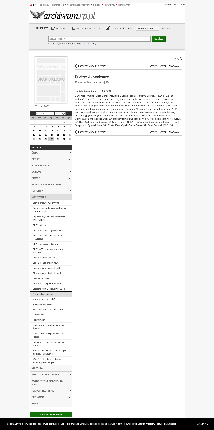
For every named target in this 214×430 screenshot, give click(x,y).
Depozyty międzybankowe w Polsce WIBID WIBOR (49, 218)
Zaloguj (167, 5)
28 (58, 139)
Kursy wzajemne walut (43, 304)
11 (40, 131)
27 (52, 139)
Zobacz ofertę (90, 43)
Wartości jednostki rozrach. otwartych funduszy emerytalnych (49, 352)
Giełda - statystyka (41, 278)
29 (64, 139)
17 (34, 135)
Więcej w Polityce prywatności (161, 424)
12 (46, 131)
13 (52, 131)
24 (34, 139)
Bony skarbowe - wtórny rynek (46, 203)
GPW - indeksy (39, 225)
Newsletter (124, 5)
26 (46, 139)
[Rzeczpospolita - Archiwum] (62, 15)
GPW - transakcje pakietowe (45, 244)
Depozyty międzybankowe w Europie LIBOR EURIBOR (49, 210)
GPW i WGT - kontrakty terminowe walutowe (48, 251)
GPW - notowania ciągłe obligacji (48, 230)
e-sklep (97, 5)
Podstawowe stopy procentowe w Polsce (48, 335)
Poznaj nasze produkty (78, 5)
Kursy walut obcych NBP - (44, 299)
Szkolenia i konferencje (52, 5)
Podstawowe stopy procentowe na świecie (48, 327)
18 (40, 135)
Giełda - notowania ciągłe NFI (46, 268)
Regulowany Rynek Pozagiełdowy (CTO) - (48, 344)
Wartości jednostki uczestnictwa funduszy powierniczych (47, 361)
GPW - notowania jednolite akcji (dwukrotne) (47, 237)
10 (34, 131)
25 (40, 139)
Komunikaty (109, 5)
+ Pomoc (166, 28)
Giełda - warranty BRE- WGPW (47, 283)
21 (58, 135)
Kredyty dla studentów (43, 294)
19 (46, 135)
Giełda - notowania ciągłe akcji (47, 273)
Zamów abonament (51, 414)
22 (64, 135)
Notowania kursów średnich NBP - (48, 309)
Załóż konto (179, 5)
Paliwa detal (38, 315)
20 (52, 135)
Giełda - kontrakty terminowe (46, 263)
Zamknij (203, 423)
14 (58, 131)
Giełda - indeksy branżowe (45, 258)
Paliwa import (39, 320)
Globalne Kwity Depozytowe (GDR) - (49, 289)
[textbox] (99, 39)
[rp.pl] (33, 5)
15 (64, 131)
